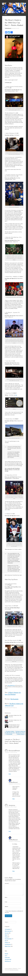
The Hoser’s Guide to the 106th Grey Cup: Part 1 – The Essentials (10, 733)
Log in (6, 955)
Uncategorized (7, 944)
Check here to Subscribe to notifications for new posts (14, 911)
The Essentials (14, 699)
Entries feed (7, 957)
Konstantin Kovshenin (14, 970)
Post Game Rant (8, 938)
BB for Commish (8, 931)
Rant (6, 940)
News (6, 935)
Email (6, 901)
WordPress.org (8, 961)
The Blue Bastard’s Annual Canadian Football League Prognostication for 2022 (14, 726)
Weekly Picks (7, 946)
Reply (10, 774)
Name (6, 897)
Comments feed (8, 959)
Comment (7, 883)
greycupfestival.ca (11, 685)
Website (6, 906)
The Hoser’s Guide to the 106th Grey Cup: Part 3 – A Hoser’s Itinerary (20, 733)
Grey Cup (15, 707)
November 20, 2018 (15, 28)
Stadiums (7, 942)
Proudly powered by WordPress (11, 968)
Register (6, 953)
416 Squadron (7, 929)
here (16, 395)
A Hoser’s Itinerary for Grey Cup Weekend (13, 693)
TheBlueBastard (8, 28)
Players (6, 936)
